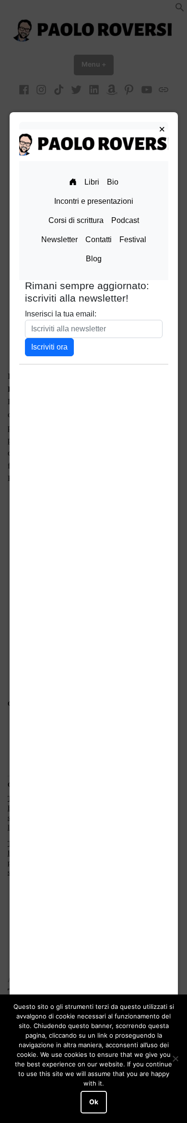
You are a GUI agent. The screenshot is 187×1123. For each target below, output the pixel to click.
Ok (93, 1102)
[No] (175, 1059)
